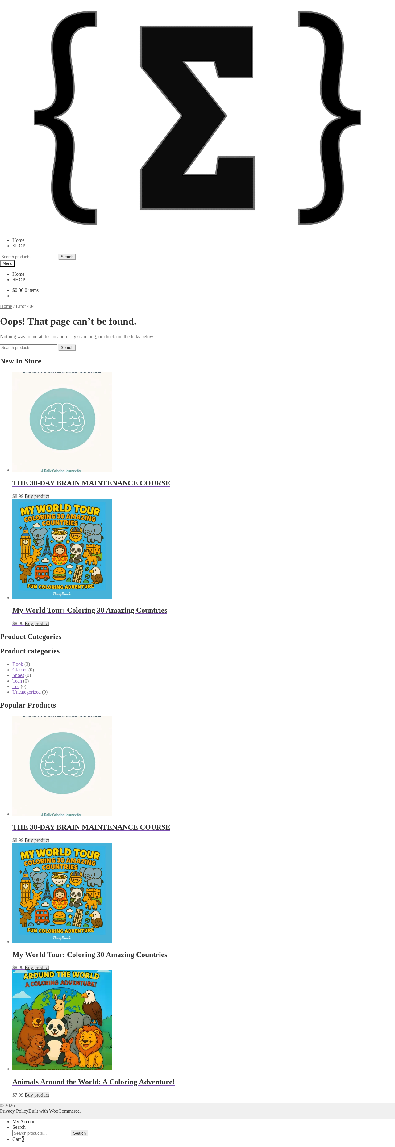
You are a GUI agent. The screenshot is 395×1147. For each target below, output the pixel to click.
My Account (24, 1121)
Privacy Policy (14, 1111)
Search (67, 256)
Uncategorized (26, 692)
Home (18, 240)
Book (17, 664)
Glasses (19, 669)
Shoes (18, 675)
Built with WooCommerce (54, 1111)
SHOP (18, 245)
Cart (18, 1139)
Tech (17, 680)
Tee (15, 686)
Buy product (37, 496)
